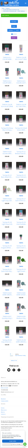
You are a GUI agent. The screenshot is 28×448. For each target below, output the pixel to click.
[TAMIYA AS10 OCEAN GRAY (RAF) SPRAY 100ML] (7, 142)
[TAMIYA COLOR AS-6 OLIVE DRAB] (7, 95)
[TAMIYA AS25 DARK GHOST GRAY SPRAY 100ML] (21, 284)
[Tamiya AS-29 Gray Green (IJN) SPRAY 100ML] (7, 331)
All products (3, 399)
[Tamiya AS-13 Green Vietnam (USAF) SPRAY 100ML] (21, 166)
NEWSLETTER (14, 360)
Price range (13, 21)
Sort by (13, 37)
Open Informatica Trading (20, 355)
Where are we (4, 410)
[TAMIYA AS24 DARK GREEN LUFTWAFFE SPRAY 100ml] (7, 283)
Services (2, 408)
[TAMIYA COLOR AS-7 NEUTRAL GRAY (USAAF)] (21, 95)
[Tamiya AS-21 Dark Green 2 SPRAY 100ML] (21, 236)
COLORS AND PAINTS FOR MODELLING (11, 9)
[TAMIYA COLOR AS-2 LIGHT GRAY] (21, 48)
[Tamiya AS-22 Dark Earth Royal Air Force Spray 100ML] (7, 260)
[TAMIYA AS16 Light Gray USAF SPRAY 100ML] (7, 189)
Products (8, 8)
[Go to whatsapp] (25, 444)
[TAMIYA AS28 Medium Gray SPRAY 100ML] (21, 307)
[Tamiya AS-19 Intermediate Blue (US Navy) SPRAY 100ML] (21, 213)
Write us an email (4, 387)
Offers (17, 30)
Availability (11, 30)
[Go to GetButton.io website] (25, 446)
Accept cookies (12, 441)
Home (3, 8)
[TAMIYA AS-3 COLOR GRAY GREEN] (7, 72)
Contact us (3, 414)
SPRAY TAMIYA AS (21, 11)
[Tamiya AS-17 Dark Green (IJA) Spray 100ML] (21, 189)
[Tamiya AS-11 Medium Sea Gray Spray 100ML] (21, 142)
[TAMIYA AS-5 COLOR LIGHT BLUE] (21, 72)
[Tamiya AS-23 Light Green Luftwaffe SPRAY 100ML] (21, 260)
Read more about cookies (8, 437)
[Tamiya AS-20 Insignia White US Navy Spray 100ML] (7, 237)
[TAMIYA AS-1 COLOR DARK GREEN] (7, 48)
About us (3, 412)
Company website (4, 401)
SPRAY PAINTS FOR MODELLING (9, 11)
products (15, 34)
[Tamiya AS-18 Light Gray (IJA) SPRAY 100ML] (7, 213)
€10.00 (7, 62)
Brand (13, 26)
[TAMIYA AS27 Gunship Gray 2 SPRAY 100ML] (7, 307)
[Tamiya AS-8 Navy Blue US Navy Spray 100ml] (7, 119)
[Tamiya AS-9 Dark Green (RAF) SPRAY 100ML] (21, 119)
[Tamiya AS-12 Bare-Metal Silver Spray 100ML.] (7, 166)
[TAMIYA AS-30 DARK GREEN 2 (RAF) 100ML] (21, 331)
